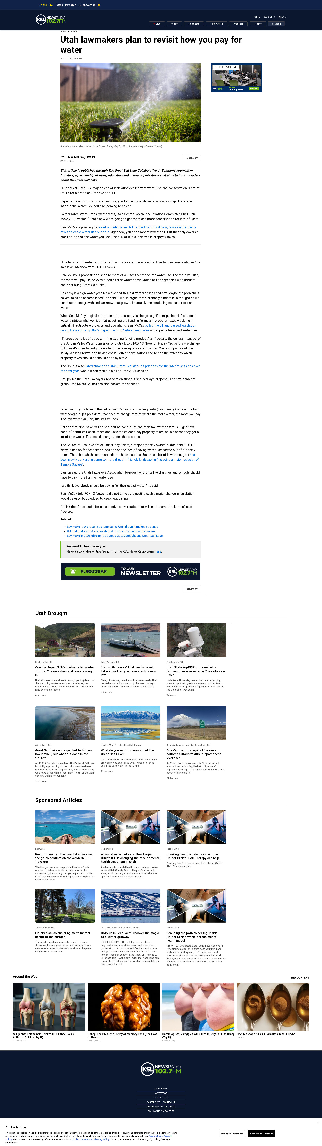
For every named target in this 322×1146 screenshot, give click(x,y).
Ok (318, 1122)
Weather (238, 23)
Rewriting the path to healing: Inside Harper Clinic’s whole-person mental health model (192, 936)
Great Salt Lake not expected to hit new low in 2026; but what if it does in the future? (63, 754)
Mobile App (161, 1088)
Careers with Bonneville (161, 1102)
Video (174, 23)
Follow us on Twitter (161, 1111)
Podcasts (194, 23)
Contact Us (161, 1097)
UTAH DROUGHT (68, 31)
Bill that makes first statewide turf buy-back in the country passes (111, 531)
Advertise (161, 1093)
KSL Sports (269, 17)
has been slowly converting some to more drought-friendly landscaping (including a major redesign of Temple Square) (129, 459)
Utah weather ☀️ (90, 5)
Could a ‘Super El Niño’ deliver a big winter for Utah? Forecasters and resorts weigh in (64, 671)
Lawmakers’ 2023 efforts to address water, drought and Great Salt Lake (115, 535)
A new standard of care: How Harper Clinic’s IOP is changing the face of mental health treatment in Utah (130, 858)
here (158, 551)
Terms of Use (155, 1136)
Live (157, 23)
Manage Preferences (232, 1133)
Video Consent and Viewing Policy (91, 1139)
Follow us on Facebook (161, 1106)
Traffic (258, 23)
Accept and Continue (261, 1133)
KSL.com (282, 17)
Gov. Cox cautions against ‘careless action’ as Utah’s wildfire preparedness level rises (194, 754)
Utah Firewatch (66, 5)
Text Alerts (216, 23)
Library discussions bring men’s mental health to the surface (62, 935)
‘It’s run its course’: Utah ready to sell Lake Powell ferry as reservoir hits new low (128, 671)
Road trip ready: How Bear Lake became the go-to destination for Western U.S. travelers (63, 858)
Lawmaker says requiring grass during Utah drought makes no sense (112, 526)
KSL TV (257, 17)
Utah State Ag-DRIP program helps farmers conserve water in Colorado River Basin (196, 671)
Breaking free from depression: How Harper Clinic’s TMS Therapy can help (193, 856)
